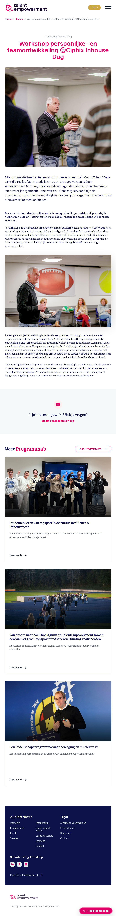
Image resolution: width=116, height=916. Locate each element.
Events (13, 833)
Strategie (15, 823)
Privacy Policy (67, 828)
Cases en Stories (44, 835)
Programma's (17, 828)
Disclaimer (66, 833)
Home (8, 19)
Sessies (14, 838)
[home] (26, 7)
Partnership (42, 823)
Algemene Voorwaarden (73, 823)
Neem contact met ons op (58, 420)
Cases (19, 19)
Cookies (64, 838)
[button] (108, 8)
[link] (58, 509)
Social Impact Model (43, 829)
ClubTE (94, 7)
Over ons (40, 841)
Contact (40, 846)
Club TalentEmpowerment (24, 875)
